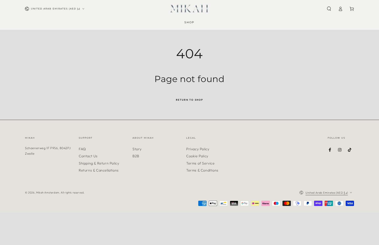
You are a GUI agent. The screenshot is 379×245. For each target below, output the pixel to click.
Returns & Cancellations (99, 170)
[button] (329, 9)
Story (137, 149)
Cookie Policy (197, 156)
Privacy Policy (197, 149)
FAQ (82, 149)
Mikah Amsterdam (47, 192)
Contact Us (88, 156)
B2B (135, 156)
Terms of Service (200, 163)
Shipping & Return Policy (99, 163)
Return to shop (189, 99)
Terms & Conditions (202, 170)
